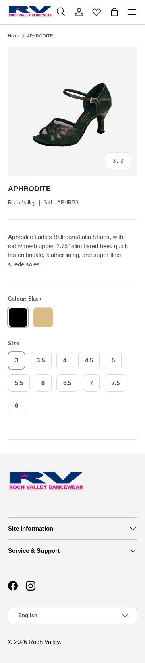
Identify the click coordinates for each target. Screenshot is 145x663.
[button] (114, 12)
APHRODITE (40, 36)
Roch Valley (22, 203)
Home (14, 36)
